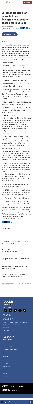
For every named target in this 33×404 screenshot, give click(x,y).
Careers (5, 353)
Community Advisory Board (10, 349)
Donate (28, 2)
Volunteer (5, 356)
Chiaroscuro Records (8, 336)
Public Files (6, 376)
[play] (2, 402)
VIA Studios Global (7, 338)
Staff (4, 342)
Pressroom (6, 330)
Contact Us (6, 327)
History (5, 373)
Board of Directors (7, 346)
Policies (5, 359)
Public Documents (7, 339)
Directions (5, 363)
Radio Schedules (7, 370)
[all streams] (31, 402)
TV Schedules (6, 366)
